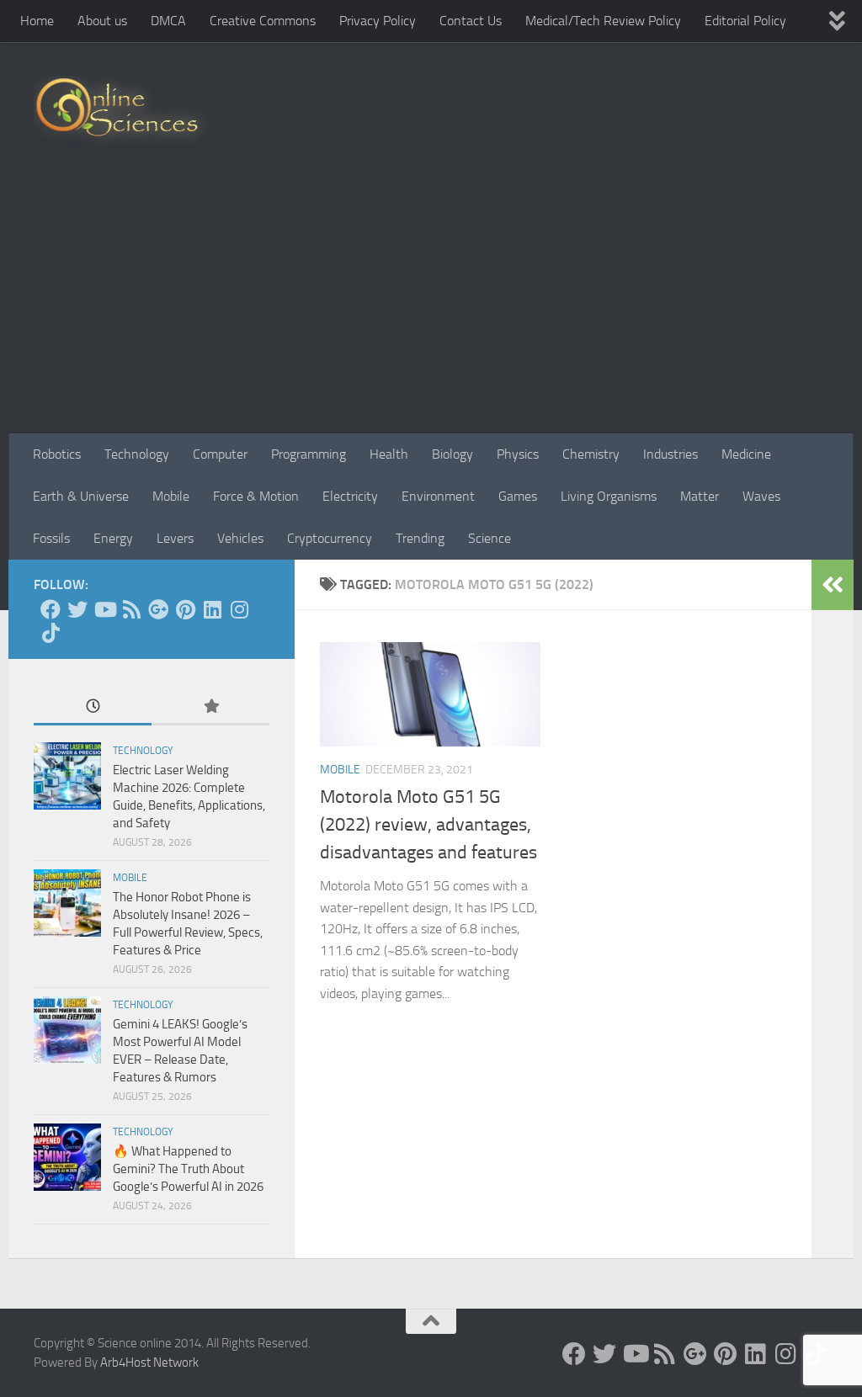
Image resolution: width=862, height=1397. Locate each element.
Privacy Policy (377, 21)
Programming (308, 454)
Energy (113, 538)
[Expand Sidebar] (832, 585)
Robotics (57, 454)
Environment (438, 496)
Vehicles (240, 538)
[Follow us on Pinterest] (185, 609)
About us (102, 21)
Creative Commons (263, 21)
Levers (175, 538)
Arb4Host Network (149, 1362)
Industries (670, 454)
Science (489, 538)
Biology (452, 454)
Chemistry (591, 454)
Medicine (746, 454)
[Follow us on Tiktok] (50, 633)
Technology (136, 454)
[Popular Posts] (210, 707)
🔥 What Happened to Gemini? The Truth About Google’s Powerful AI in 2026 (188, 1169)
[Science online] (50, 609)
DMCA (168, 21)
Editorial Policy (745, 21)
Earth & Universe (81, 496)
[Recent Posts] (93, 707)
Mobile (170, 496)
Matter (699, 496)
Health (389, 454)
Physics (518, 454)
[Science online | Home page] (123, 111)
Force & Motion (256, 496)
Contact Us (470, 21)
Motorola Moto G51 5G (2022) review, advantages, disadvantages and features (428, 824)
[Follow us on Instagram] (239, 609)
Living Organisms (609, 496)
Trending (420, 538)
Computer (220, 454)
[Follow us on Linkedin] (212, 609)
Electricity (350, 496)
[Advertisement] (431, 307)
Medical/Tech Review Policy (603, 21)
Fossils (51, 538)
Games (517, 496)
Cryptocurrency (329, 538)
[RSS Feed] (131, 609)
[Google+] (158, 609)
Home (37, 21)
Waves (761, 496)
